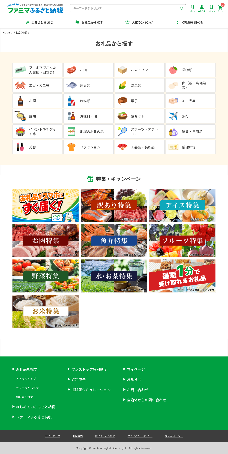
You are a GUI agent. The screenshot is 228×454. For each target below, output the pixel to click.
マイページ (136, 369)
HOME (6, 32)
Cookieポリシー (174, 436)
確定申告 (78, 379)
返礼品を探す (26, 369)
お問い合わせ (137, 389)
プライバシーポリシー (140, 436)
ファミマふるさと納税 (34, 416)
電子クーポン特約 (105, 436)
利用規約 (78, 436)
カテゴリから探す (27, 388)
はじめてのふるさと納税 (35, 406)
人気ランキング (26, 379)
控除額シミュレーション (91, 389)
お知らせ (134, 379)
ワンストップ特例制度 (89, 369)
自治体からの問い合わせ (146, 399)
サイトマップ (52, 436)
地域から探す (24, 397)
